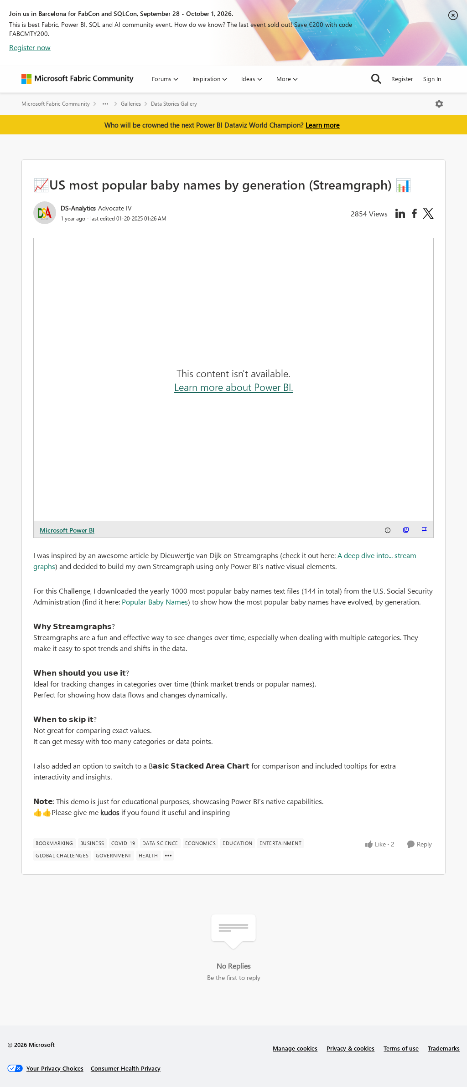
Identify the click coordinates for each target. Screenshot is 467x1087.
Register (402, 78)
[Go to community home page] (77, 79)
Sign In (432, 78)
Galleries (131, 103)
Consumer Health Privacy (126, 1068)
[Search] (376, 78)
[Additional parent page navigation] (105, 103)
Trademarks (444, 1048)
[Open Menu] (439, 103)
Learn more (323, 124)
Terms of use (401, 1048)
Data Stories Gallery (174, 103)
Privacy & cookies (350, 1048)
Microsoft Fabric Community (55, 103)
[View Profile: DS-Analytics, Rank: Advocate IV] (44, 212)
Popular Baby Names (155, 601)
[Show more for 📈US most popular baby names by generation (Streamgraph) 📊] (168, 856)
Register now (30, 47)
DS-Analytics (78, 208)
